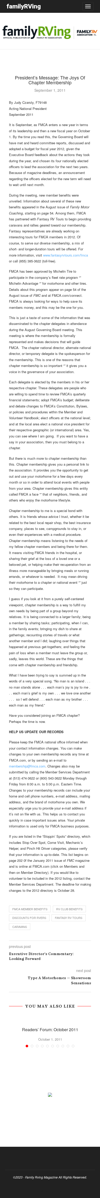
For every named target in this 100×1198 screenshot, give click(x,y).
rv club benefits (69, 909)
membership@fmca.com (27, 766)
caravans (19, 927)
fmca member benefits (29, 909)
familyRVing (23, 6)
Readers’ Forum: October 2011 (50, 1029)
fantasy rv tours (68, 918)
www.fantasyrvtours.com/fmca (65, 255)
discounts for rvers (29, 918)
